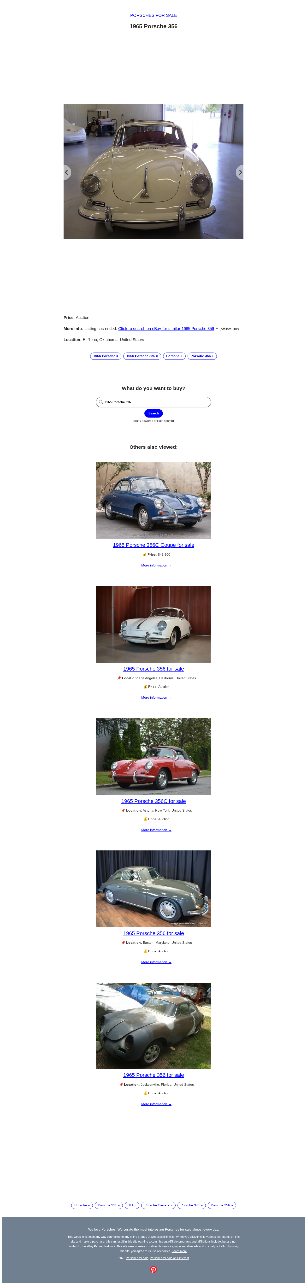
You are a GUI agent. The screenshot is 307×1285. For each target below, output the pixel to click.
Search (153, 413)
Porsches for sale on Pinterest (169, 1258)
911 (130, 1205)
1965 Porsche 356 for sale (153, 669)
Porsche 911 (107, 1205)
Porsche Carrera (157, 1205)
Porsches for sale (153, 15)
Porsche (173, 356)
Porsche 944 (190, 1205)
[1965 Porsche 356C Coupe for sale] (153, 538)
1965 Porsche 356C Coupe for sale (153, 545)
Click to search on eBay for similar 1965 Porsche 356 (166, 328)
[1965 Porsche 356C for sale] (153, 794)
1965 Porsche (104, 356)
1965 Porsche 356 (140, 356)
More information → (156, 565)
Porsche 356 (201, 356)
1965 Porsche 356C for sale (153, 801)
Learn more (179, 1251)
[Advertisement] (153, 67)
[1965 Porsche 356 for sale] (153, 661)
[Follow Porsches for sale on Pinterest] (153, 1272)
